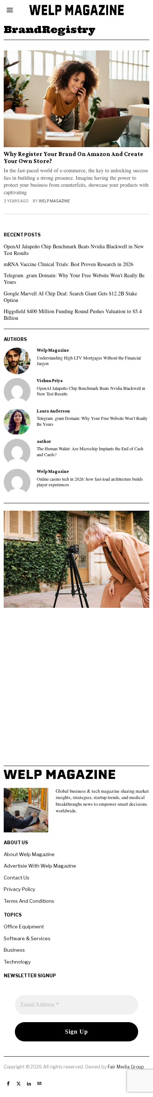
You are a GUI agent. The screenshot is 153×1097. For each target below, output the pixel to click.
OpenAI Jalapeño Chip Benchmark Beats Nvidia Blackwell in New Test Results (74, 249)
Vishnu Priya (50, 380)
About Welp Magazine (29, 854)
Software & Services (27, 938)
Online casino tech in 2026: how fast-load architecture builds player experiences (90, 481)
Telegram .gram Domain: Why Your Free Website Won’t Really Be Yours (74, 278)
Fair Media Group (126, 1067)
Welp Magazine (54, 201)
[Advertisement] (76, 689)
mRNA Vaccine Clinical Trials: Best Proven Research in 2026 (68, 264)
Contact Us (16, 878)
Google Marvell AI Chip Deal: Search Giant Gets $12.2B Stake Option (70, 297)
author (44, 441)
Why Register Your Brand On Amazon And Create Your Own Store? (73, 158)
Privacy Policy (19, 889)
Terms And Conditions (29, 901)
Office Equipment (24, 926)
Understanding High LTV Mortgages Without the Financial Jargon (89, 360)
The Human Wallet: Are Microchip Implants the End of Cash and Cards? (90, 451)
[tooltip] (17, 361)
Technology (17, 962)
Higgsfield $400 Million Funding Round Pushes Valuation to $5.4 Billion (73, 314)
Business (14, 950)
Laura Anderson (53, 411)
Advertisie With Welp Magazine (40, 866)
